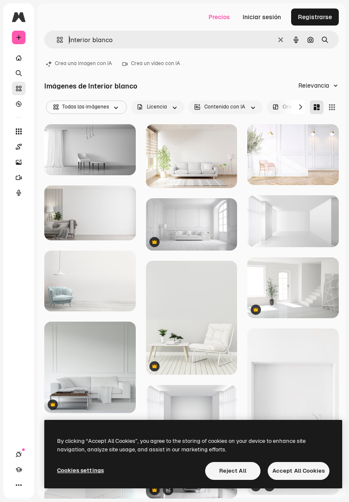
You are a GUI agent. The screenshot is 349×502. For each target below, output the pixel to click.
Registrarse (315, 17)
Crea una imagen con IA (83, 63)
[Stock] (19, 88)
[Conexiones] (19, 454)
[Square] (332, 107)
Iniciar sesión (262, 17)
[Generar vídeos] (19, 177)
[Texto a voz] (19, 193)
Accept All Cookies (298, 470)
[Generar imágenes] (19, 162)
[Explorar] (19, 104)
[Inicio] (19, 58)
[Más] (19, 485)
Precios (219, 17)
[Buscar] (19, 73)
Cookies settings (80, 470)
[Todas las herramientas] (19, 131)
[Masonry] (316, 107)
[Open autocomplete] (56, 40)
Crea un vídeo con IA (155, 63)
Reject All (232, 470)
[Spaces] (19, 147)
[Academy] (19, 469)
